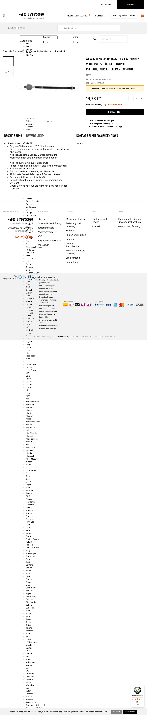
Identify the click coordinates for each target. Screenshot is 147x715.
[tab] (13, 135)
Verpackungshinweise (49, 240)
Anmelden (130, 4)
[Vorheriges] (16, 87)
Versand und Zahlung (129, 226)
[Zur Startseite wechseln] (4, 15)
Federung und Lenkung (73, 225)
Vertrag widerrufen (124, 15)
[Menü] (142, 687)
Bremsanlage (73, 257)
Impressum (43, 244)
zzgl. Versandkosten (112, 104)
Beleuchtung (72, 262)
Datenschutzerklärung (49, 223)
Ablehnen (116, 711)
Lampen (70, 239)
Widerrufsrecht (45, 232)
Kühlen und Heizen (76, 234)
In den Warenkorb (115, 112)
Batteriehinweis (45, 227)
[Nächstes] (82, 87)
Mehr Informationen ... (99, 712)
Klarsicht (70, 230)
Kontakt (96, 226)
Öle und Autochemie (72, 245)
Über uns (42, 219)
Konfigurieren (130, 711)
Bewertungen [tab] (35, 135)
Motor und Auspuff (76, 219)
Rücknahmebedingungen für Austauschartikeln (131, 220)
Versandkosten (62, 336)
